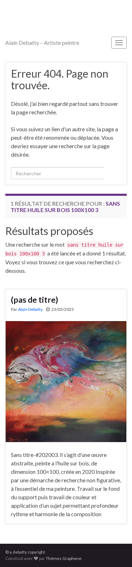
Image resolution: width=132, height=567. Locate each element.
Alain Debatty (30, 309)
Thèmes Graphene (63, 558)
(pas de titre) (34, 299)
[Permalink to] (66, 381)
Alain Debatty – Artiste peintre (42, 42)
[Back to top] (116, 551)
